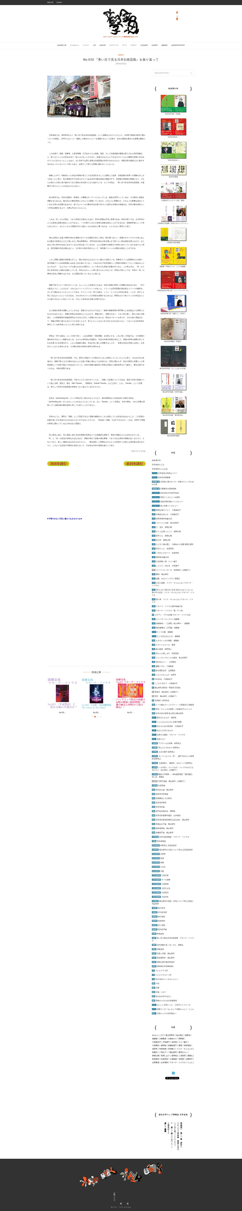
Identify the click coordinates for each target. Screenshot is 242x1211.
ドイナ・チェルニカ (185, 1049)
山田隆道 (155, 1062)
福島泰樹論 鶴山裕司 (162, 828)
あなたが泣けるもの (162, 730)
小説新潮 (160, 884)
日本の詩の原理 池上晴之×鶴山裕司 (167, 713)
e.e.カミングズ (158, 1035)
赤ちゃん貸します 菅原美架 (165, 653)
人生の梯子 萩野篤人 (163, 752)
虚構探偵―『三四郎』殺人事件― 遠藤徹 (171, 623)
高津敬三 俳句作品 (160, 700)
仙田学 (154, 1049)
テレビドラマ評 (160, 970)
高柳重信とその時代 (162, 798)
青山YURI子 (169, 1035)
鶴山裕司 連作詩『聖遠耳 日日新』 (167, 687)
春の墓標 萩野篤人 (162, 649)
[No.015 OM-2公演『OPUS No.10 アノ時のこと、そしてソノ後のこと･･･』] (96, 693)
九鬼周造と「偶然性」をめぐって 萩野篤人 (176, 763)
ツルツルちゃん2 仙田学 (164, 675)
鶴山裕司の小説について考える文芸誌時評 (172, 849)
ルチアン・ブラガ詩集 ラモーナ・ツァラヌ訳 (171, 615)
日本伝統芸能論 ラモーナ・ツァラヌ (170, 837)
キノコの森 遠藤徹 (162, 632)
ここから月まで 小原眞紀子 (165, 683)
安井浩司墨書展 (161, 477)
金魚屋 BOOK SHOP (178, 45)
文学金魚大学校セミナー (164, 473)
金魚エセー (159, 739)
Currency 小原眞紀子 (162, 679)
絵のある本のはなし (162, 996)
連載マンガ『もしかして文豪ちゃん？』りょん (173, 1009)
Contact (59, 2)
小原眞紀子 (156, 1042)
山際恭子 (189, 1059)
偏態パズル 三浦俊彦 (162, 666)
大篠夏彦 (162, 1038)
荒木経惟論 (159, 841)
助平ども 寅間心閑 (162, 535)
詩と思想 (158, 925)
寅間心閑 (155, 1055)
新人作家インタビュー (165, 505)
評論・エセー (159, 992)
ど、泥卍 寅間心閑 (162, 527)
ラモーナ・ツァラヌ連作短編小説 (167, 606)
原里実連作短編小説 (162, 518)
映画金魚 (158, 933)
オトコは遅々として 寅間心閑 (166, 531)
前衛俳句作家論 (160, 794)
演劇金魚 (158, 949)
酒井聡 (163, 1045)
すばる (159, 867)
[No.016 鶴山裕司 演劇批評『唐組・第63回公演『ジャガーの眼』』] (62, 693)
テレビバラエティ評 (161, 975)
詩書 (155, 987)
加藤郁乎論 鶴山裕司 (162, 832)
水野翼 (181, 1059)
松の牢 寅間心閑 (161, 540)
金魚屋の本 (156, 460)
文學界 (159, 854)
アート (124, 45)
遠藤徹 (154, 1038)
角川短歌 (158, 916)
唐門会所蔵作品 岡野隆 (163, 811)
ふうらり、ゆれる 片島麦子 (165, 565)
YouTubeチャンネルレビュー (165, 979)
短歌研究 (158, 921)
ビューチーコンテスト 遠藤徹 (165, 619)
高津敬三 (171, 1049)
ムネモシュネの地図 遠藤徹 (165, 640)
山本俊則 (164, 1062)
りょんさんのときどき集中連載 (167, 722)
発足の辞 (50, 2)
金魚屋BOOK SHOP (114, 1196)
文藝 (158, 871)
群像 (158, 862)
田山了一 (164, 1052)
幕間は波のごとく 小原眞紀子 (166, 510)
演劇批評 (121, 55)
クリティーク (113, 45)
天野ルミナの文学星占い (164, 1013)
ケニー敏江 (183, 1042)
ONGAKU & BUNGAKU (162, 966)
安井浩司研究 (159, 802)
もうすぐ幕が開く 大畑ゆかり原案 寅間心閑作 (172, 544)
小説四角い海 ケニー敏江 (164, 561)
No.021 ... (130, 712)
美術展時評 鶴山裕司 (163, 957)
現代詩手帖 (159, 929)
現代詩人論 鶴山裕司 (162, 789)
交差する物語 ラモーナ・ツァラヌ (168, 734)
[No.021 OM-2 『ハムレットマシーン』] (130, 693)
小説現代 (160, 892)
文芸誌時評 (144, 45)
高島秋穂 (162, 1049)
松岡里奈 (155, 1059)
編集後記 (165, 45)
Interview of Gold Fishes (165, 493)
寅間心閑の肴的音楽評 (163, 962)
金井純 (174, 1042)
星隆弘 (190, 1055)
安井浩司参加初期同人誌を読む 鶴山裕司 (170, 819)
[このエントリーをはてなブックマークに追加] (173, 1073)
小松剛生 (155, 1045)
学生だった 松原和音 (163, 548)
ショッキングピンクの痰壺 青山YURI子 (170, 657)
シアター (134, 45)
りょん (190, 1062)
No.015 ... (96, 712)
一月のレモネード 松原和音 (165, 553)
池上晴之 (179, 1035)
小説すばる (161, 888)
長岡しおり (165, 1055)
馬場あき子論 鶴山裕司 (163, 824)
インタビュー (74, 45)
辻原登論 (158, 785)
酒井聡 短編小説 (160, 557)
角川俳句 (158, 908)
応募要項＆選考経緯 (164, 488)
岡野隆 (181, 1038)
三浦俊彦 (173, 1059)
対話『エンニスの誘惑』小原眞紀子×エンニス (172, 709)
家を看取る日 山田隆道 (163, 670)
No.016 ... (62, 712)
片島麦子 (166, 1042)
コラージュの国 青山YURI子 (165, 523)
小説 (94, 45)
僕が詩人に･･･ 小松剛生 (164, 662)
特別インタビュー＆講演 (166, 497)
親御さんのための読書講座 (164, 1000)
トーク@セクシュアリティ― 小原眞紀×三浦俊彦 (173, 704)
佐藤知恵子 (172, 1045)
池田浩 (187, 1035)
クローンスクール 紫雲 (163, 645)
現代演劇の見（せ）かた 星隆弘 (167, 945)
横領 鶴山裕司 (160, 574)
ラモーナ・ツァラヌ (178, 1062)
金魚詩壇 (103, 45)
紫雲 (180, 1045)
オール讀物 (161, 879)
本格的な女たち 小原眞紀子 (165, 514)
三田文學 (160, 875)
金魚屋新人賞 (61, 45)
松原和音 (164, 1059)
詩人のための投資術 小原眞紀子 (167, 726)
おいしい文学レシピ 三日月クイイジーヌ (171, 1005)
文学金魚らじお (158, 464)
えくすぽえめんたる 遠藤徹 (166, 636)
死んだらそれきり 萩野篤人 (166, 747)
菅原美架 (187, 1045)
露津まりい (183, 1052)
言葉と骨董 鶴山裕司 (163, 953)
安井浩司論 (158, 807)
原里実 (183, 1055)
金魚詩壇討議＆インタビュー (167, 501)
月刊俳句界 (159, 912)
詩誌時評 (155, 45)
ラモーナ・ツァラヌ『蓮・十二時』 (168, 610)
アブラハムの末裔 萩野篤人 (166, 743)
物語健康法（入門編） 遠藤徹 (165, 627)
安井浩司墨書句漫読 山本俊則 (166, 815)
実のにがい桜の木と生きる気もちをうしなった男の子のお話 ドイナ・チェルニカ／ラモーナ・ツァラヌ (173, 592)
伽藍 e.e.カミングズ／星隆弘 (166, 578)
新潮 (158, 858)
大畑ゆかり (172, 1038)
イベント (86, 45)
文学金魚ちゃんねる (160, 469)
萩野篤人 (175, 1055)
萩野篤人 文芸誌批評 (164, 845)
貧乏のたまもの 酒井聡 (164, 717)
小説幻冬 (160, 897)
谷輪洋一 (155, 1052)
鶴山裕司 (173, 1052)
